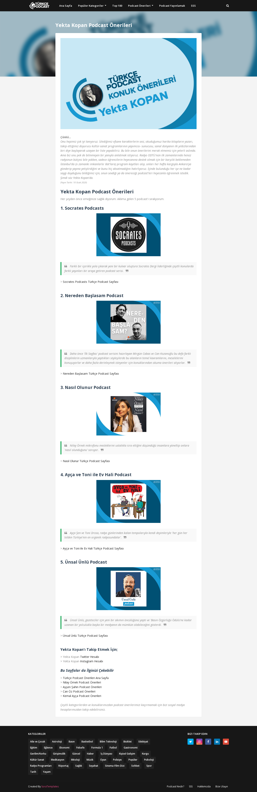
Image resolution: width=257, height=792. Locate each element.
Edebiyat (143, 741)
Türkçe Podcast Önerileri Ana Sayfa (86, 678)
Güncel (76, 753)
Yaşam (47, 771)
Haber (90, 753)
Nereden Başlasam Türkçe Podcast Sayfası (91, 373)
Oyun (103, 759)
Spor (149, 765)
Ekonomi (64, 747)
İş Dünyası (106, 753)
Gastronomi (131, 747)
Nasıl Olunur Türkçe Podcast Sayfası (86, 461)
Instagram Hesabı (91, 661)
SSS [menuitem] (193, 5)
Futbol (113, 747)
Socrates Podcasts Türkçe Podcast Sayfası (90, 282)
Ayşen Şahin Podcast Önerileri (82, 687)
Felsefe (80, 747)
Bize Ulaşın (221, 786)
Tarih (33, 771)
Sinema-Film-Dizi (114, 765)
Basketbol (87, 741)
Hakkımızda (204, 786)
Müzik (90, 759)
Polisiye (117, 759)
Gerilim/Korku (38, 753)
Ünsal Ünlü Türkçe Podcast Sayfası (85, 636)
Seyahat (93, 765)
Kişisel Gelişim (127, 753)
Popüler (132, 759)
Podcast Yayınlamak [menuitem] (172, 5)
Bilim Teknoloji (108, 741)
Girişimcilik (59, 753)
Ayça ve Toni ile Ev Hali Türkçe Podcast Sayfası (93, 548)
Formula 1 (97, 747)
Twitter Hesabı (89, 657)
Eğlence (48, 747)
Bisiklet (127, 741)
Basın (72, 741)
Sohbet (135, 765)
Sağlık (78, 765)
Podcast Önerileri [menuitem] (139, 5)
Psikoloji (149, 759)
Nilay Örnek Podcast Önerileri (82, 682)
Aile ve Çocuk (37, 741)
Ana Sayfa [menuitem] (65, 5)
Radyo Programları (41, 765)
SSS (191, 786)
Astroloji (57, 741)
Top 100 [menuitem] (117, 5)
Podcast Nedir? (175, 786)
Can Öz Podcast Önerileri (79, 691)
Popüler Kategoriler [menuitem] (91, 5)
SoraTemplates (50, 786)
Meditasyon (57, 759)
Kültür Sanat (37, 759)
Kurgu (145, 753)
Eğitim (33, 747)
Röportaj (63, 765)
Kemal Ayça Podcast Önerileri (82, 696)
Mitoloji (75, 759)
